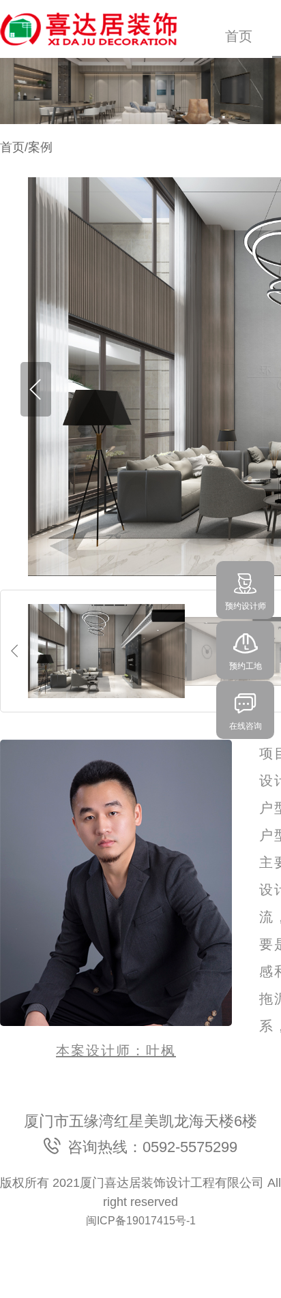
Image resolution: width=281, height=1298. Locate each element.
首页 (238, 36)
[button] (35, 389)
